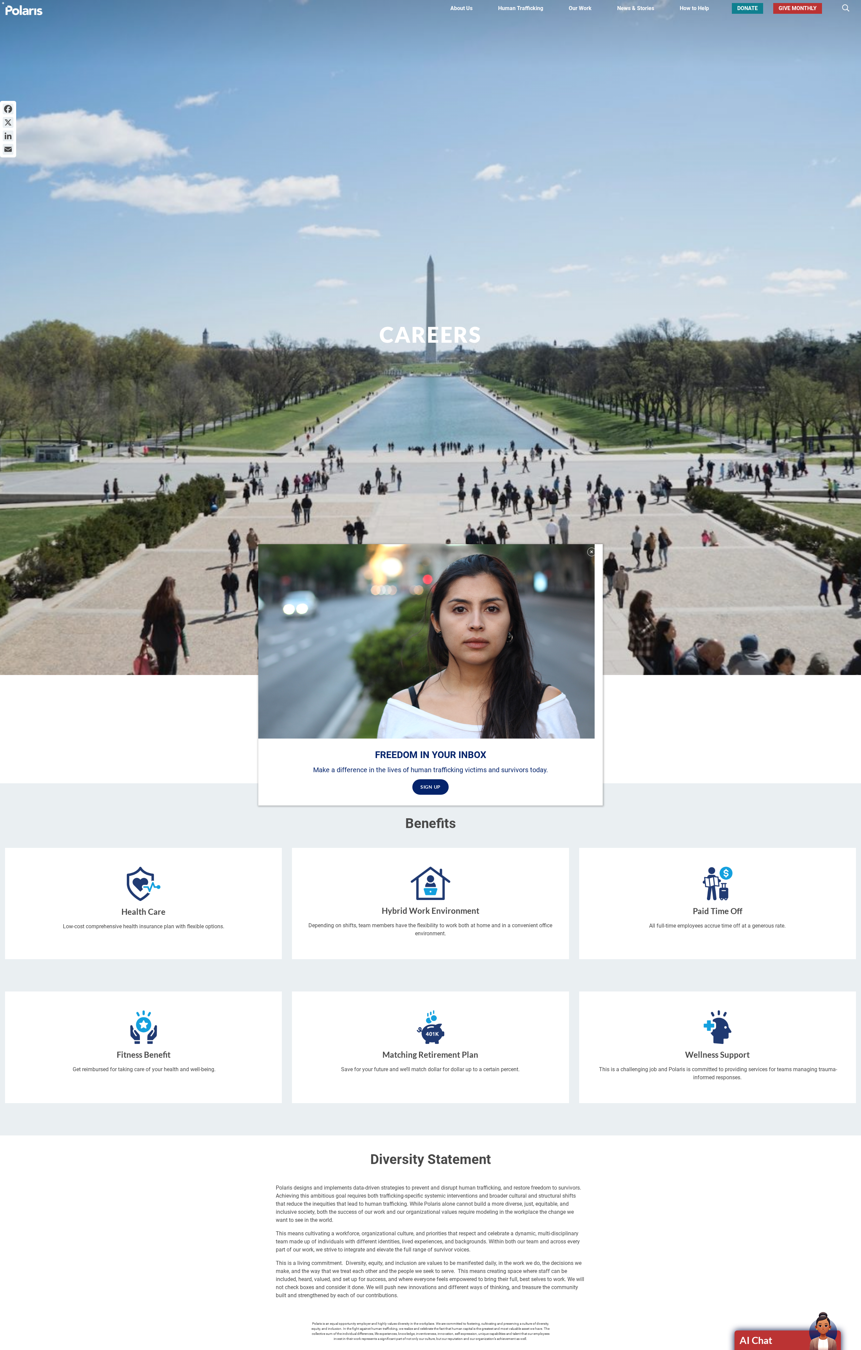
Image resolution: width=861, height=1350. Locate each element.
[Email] (8, 149)
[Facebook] (8, 109)
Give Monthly (798, 8)
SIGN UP (430, 787)
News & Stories (635, 8)
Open (788, 1340)
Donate (747, 8)
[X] (8, 122)
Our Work (580, 8)
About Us (461, 8)
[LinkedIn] (8, 136)
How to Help (694, 8)
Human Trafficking (520, 8)
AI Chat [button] (756, 1340)
